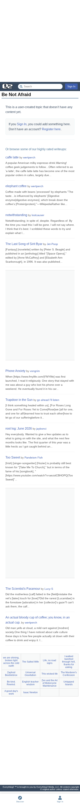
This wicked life (50, 673)
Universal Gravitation (30, 673)
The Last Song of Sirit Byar (23, 244)
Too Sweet (12, 457)
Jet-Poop (52, 244)
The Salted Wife (30, 661)
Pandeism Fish (33, 457)
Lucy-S (48, 588)
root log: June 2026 (18, 428)
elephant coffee (16, 186)
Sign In (71, 86)
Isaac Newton (30, 692)
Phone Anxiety (15, 371)
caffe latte (12, 157)
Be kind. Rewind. (11, 683)
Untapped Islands (68, 683)
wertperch (29, 157)
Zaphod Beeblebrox (11, 673)
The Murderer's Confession (69, 673)
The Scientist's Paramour (22, 588)
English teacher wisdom (30, 683)
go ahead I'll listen (48, 399)
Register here (51, 129)
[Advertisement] (40, 41)
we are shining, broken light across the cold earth (11, 661)
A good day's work (11, 692)
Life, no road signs (49, 661)
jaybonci (41, 428)
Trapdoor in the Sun (19, 399)
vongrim (35, 371)
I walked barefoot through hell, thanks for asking (68, 662)
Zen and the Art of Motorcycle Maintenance (49, 683)
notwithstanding (16, 215)
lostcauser (38, 215)
